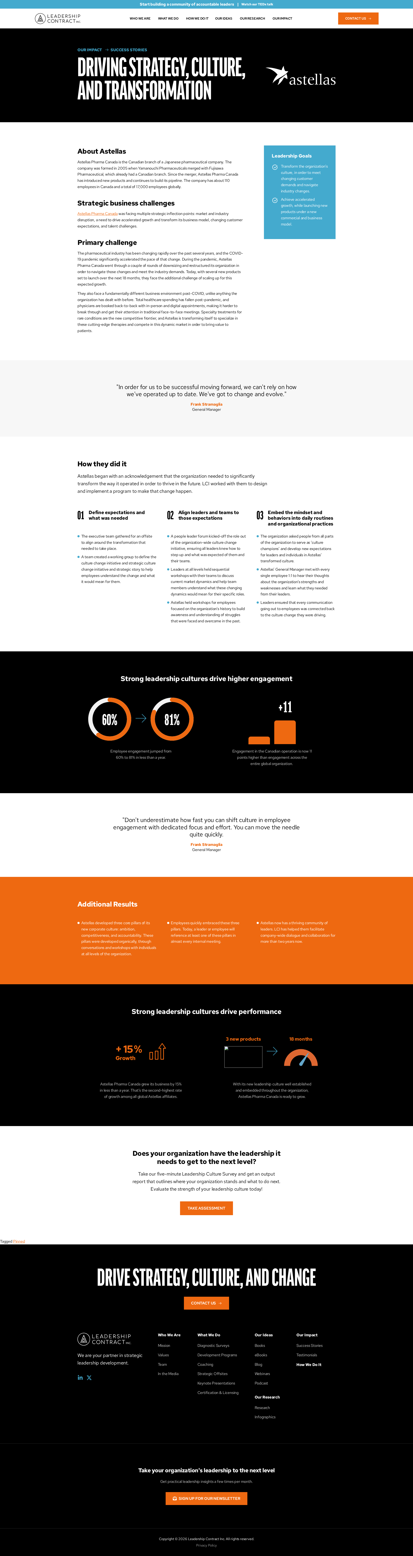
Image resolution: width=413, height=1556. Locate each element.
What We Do (208, 1334)
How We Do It (308, 1364)
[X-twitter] (89, 1378)
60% (109, 720)
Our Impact (306, 1334)
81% (172, 720)
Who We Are (169, 1334)
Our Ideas (264, 1334)
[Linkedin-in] (80, 1378)
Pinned (19, 1241)
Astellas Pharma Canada (97, 213)
